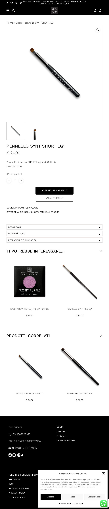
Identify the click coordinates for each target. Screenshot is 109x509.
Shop (19, 22)
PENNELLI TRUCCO (49, 212)
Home (10, 22)
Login (60, 427)
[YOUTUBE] (12, 3)
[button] (103, 473)
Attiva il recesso (19, 488)
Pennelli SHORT (29, 212)
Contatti (62, 431)
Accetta (50, 497)
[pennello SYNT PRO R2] (79, 366)
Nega (72, 497)
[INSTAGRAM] (16, 3)
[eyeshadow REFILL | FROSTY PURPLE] (30, 281)
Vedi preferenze (94, 497)
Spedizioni (15, 479)
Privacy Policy (78, 503)
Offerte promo (66, 440)
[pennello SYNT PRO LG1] (79, 281)
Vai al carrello (54, 198)
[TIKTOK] (21, 3)
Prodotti (62, 436)
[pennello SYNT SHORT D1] (30, 366)
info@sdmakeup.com (24, 448)
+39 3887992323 (20, 434)
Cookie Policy (66, 503)
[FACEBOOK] (7, 3)
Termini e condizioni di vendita (27, 475)
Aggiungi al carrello (54, 190)
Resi (11, 484)
